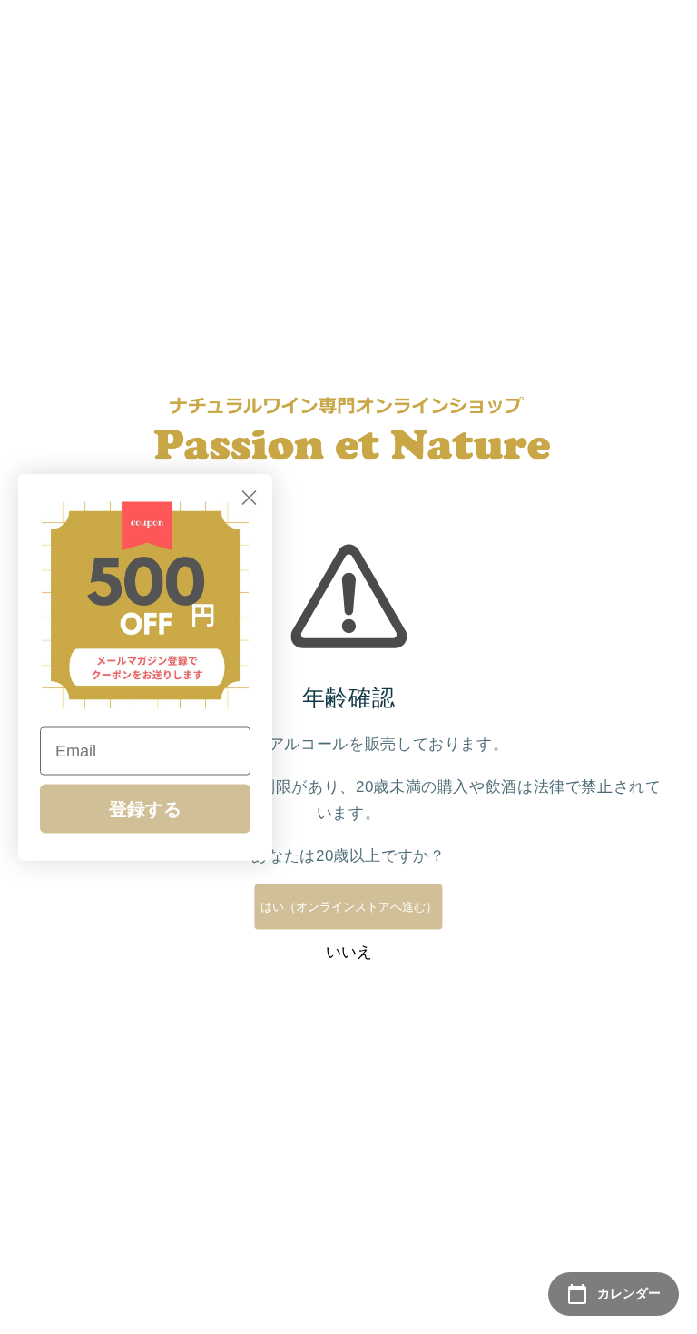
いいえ (349, 952)
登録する (145, 808)
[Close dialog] (249, 497)
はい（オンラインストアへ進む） (348, 907)
